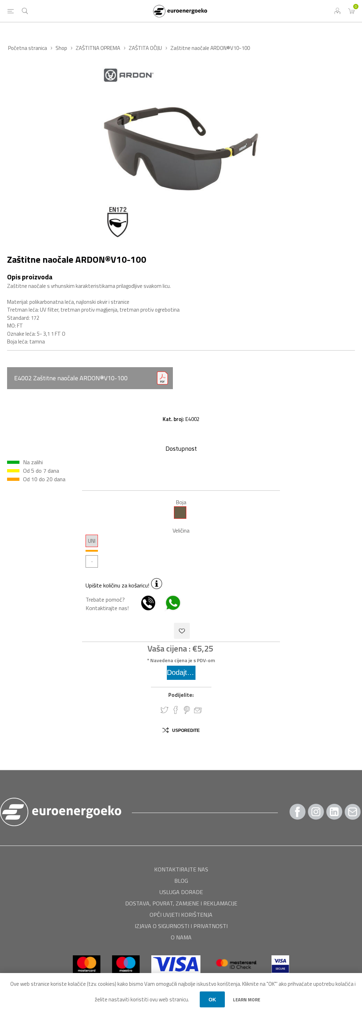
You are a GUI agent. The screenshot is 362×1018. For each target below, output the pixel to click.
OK (212, 999)
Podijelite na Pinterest (187, 710)
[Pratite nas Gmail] (353, 812)
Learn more (246, 999)
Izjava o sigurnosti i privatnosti (181, 926)
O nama (181, 937)
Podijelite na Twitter (164, 710)
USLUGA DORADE (181, 892)
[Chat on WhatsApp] (169, 608)
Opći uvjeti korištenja (181, 914)
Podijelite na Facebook (176, 710)
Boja (181, 502)
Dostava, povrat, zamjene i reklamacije (181, 903)
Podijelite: (181, 695)
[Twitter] (334, 812)
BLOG (181, 880)
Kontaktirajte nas (181, 869)
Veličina (181, 530)
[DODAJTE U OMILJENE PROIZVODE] (182, 631)
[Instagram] (316, 812)
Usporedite (186, 730)
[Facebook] (298, 812)
